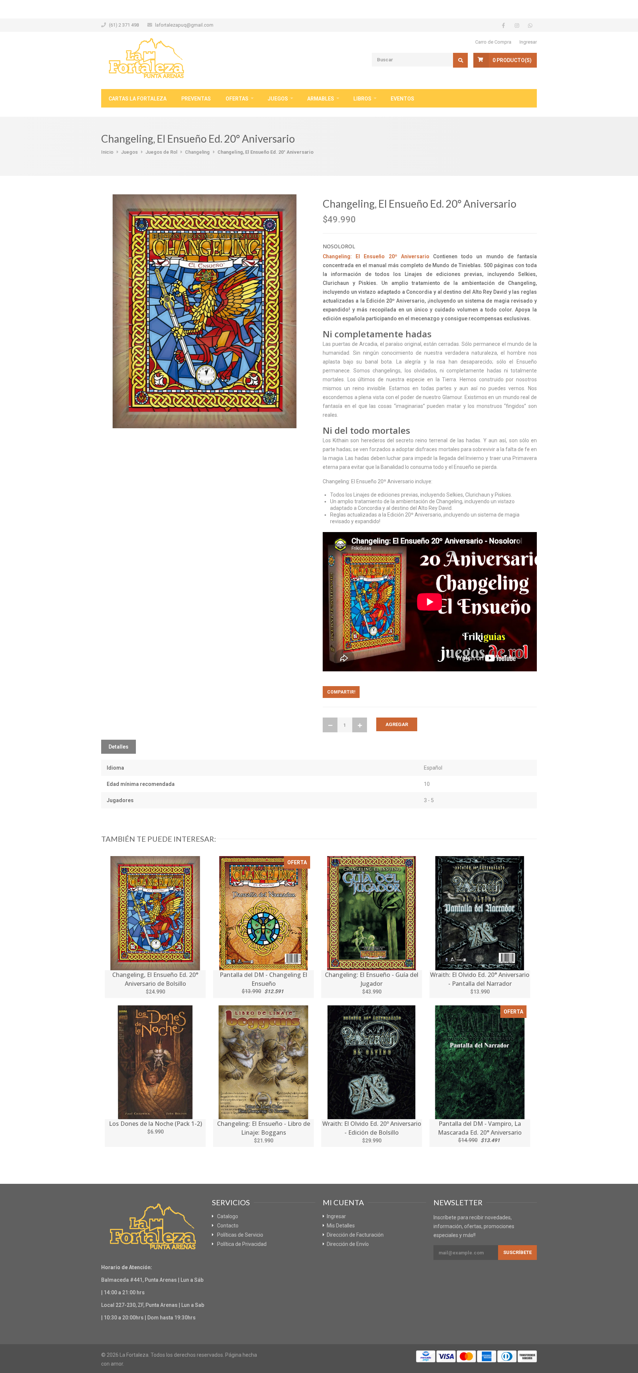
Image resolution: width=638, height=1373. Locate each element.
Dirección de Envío (348, 1244)
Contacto (228, 1226)
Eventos (402, 99)
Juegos (278, 99)
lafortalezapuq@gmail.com (184, 25)
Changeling (197, 152)
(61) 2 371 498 (124, 25)
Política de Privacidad (242, 1244)
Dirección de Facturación (355, 1235)
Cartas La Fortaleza (138, 99)
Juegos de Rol (161, 152)
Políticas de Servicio (240, 1235)
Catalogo (227, 1216)
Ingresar (528, 42)
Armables (320, 99)
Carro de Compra (493, 42)
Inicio (107, 152)
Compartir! (341, 692)
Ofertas (237, 99)
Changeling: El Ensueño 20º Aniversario (376, 256)
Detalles (118, 747)
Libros (362, 99)
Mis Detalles (341, 1226)
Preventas (196, 99)
